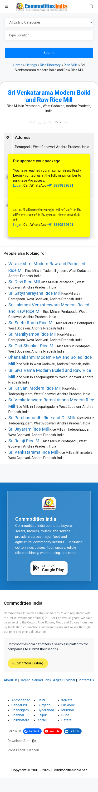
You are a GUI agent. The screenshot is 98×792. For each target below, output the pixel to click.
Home (17, 65)
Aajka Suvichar (64, 680)
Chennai (17, 715)
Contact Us (86, 680)
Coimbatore (20, 720)
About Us (11, 680)
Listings (31, 65)
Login (17, 185)
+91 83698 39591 (60, 185)
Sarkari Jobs (41, 680)
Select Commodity (49, 22)
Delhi (41, 700)
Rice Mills (71, 65)
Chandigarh (20, 710)
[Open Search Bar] (91, 6)
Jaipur (42, 715)
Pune (65, 715)
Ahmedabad (20, 700)
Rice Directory (50, 65)
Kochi (42, 720)
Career (25, 680)
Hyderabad (46, 710)
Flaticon (33, 750)
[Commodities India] (42, 6)
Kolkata (67, 700)
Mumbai (67, 710)
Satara (66, 720)
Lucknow (68, 705)
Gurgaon (44, 705)
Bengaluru (19, 705)
